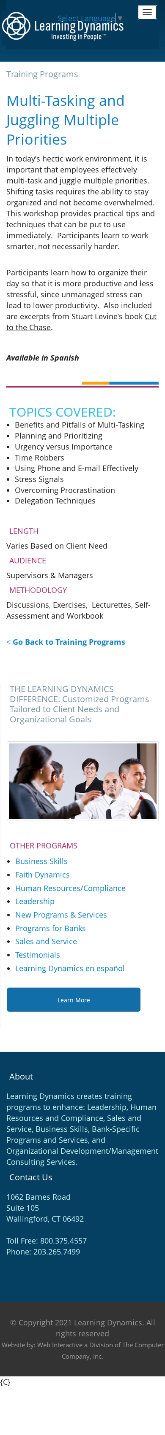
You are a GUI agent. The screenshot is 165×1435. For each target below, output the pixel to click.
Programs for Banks (50, 928)
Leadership (35, 901)
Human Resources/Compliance (70, 888)
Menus (147, 12)
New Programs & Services (61, 915)
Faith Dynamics (42, 875)
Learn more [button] (74, 1000)
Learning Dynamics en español (70, 968)
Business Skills (41, 861)
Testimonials (37, 955)
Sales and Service (46, 941)
